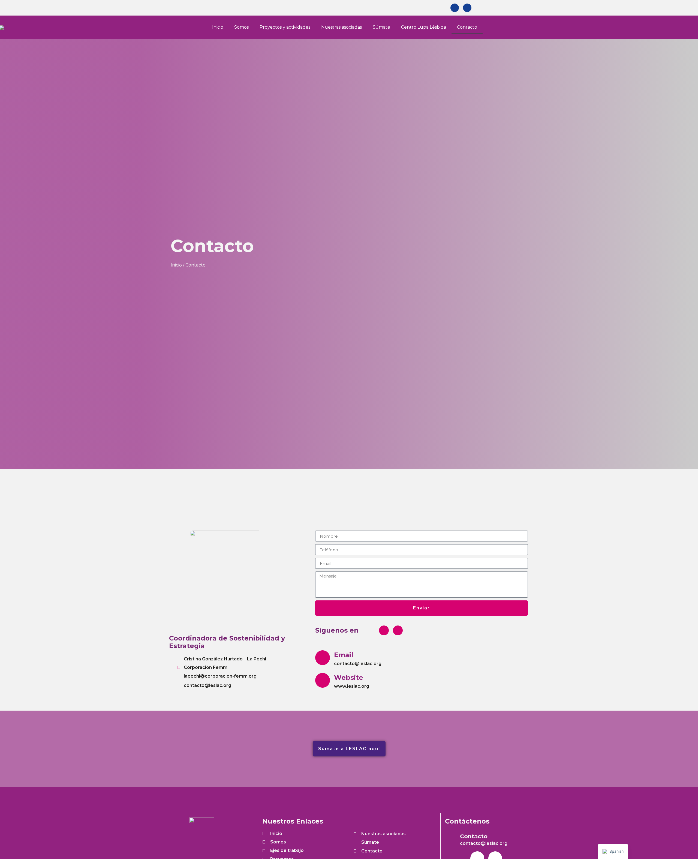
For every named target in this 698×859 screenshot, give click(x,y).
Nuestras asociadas (341, 27)
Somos (241, 27)
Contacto (467, 27)
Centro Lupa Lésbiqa (423, 27)
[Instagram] (467, 8)
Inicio (217, 27)
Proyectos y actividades (285, 27)
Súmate (381, 27)
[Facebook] (454, 8)
